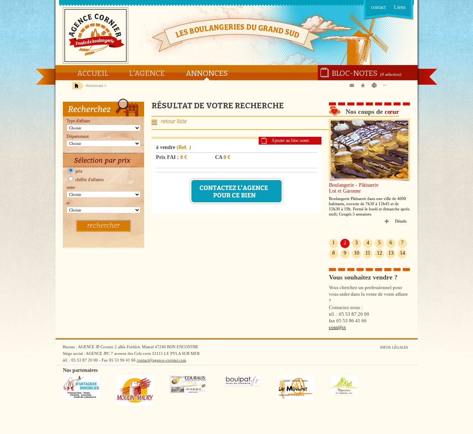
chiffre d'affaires (89, 179)
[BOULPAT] (242, 385)
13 (391, 253)
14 (402, 253)
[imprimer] (375, 85)
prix (78, 171)
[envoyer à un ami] (353, 85)
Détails (400, 221)
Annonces (207, 73)
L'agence (147, 73)
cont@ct (337, 327)
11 (367, 253)
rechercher (103, 225)
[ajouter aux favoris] (364, 85)
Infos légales (394, 347)
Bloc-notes (354, 73)
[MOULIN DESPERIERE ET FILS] (344, 393)
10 (356, 253)
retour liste (174, 121)
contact (378, 7)
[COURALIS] (188, 392)
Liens (399, 7)
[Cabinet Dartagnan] (81, 398)
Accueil (92, 73)
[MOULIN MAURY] (134, 404)
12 (379, 253)
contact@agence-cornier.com (161, 360)
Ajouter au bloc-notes (290, 140)
